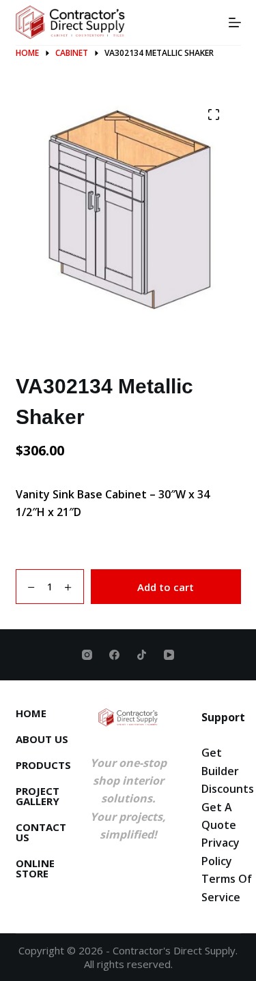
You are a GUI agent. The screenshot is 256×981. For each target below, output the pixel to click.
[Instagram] (87, 655)
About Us (42, 739)
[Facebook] (114, 655)
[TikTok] (142, 655)
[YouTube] (169, 655)
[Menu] (235, 22)
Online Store (35, 868)
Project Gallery (37, 796)
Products (43, 765)
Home (31, 713)
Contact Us (41, 832)
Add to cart (165, 587)
